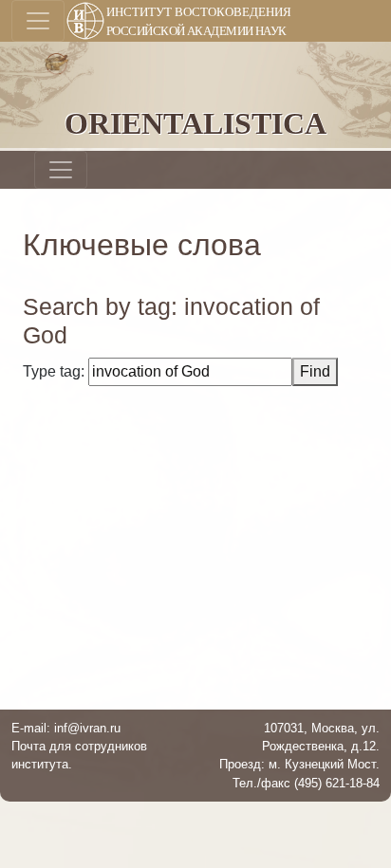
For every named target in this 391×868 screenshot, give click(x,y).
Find (315, 371)
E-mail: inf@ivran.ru (66, 728)
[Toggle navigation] (38, 21)
